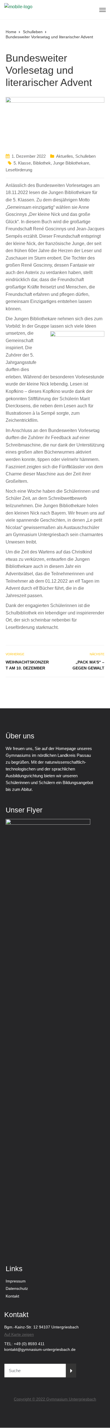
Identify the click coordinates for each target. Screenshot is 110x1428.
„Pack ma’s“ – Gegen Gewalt (88, 665)
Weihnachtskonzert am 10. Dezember (27, 665)
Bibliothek (42, 163)
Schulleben (85, 156)
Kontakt (12, 1296)
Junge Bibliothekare (71, 163)
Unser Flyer (24, 810)
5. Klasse (22, 163)
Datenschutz (17, 1288)
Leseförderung (19, 169)
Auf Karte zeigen (19, 1334)
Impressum (16, 1281)
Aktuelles (64, 156)
